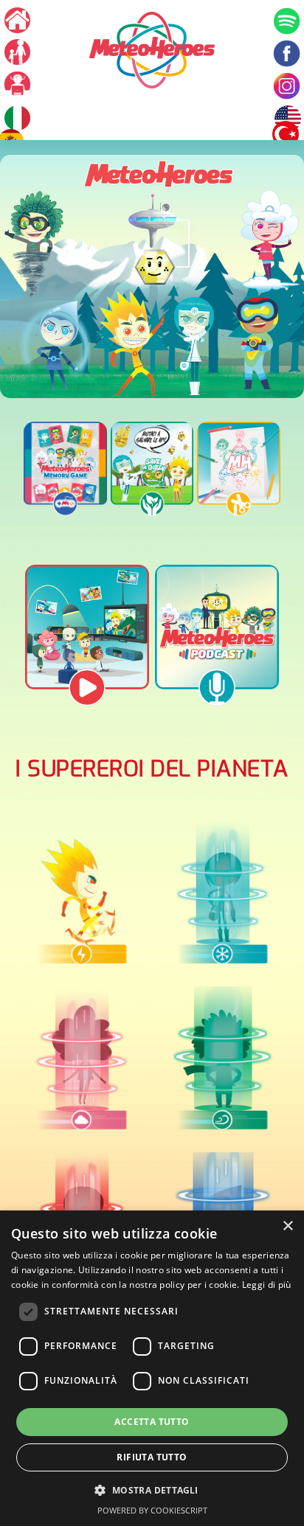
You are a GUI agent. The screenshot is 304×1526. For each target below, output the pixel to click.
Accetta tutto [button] (151, 1421)
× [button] (287, 1226)
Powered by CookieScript (152, 1510)
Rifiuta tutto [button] (152, 1457)
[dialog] (152, 1368)
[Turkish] (285, 134)
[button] (152, 1490)
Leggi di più (266, 1284)
